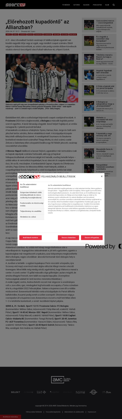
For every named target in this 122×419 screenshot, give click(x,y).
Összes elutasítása (68, 237)
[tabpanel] (75, 199)
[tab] (31, 186)
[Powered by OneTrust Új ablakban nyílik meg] (94, 244)
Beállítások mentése (30, 237)
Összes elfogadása (92, 237)
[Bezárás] (101, 176)
